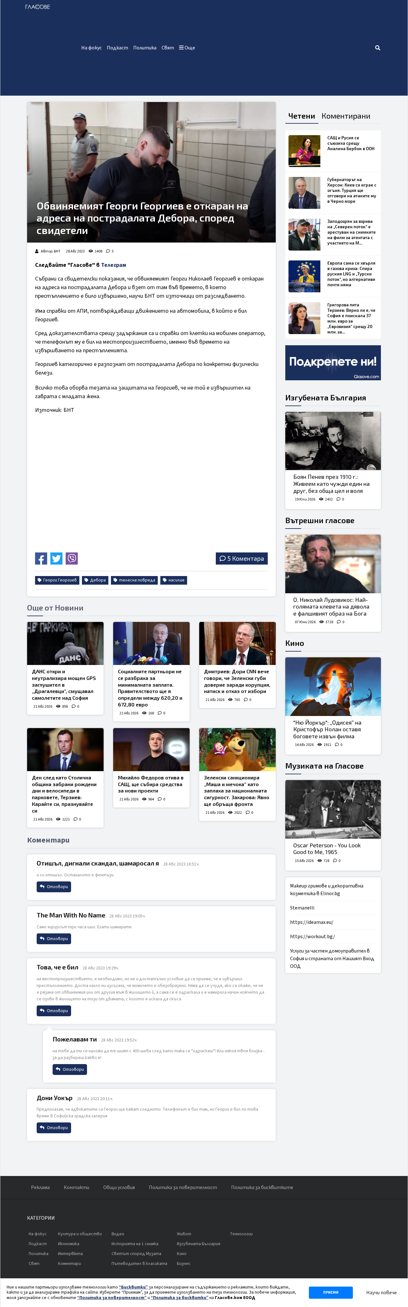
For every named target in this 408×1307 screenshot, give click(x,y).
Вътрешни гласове (319, 520)
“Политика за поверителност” (112, 1298)
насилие (176, 580)
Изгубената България (325, 397)
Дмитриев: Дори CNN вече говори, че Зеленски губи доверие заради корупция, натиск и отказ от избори (237, 681)
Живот (184, 1234)
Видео (118, 1234)
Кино (294, 642)
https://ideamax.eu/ (311, 922)
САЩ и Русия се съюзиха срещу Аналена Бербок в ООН (351, 143)
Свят (168, 47)
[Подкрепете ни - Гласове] (333, 362)
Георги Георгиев (59, 580)
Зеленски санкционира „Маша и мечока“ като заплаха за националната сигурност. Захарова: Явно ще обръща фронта (236, 790)
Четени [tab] (301, 115)
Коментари (69, 1263)
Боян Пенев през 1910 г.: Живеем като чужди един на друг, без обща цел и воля (331, 483)
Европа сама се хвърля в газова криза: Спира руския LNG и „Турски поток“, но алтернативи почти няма (351, 273)
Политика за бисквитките (262, 1187)
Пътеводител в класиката (139, 1263)
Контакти (76, 1187)
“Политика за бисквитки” (179, 1298)
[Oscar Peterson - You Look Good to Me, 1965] (333, 809)
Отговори (57, 887)
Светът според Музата (136, 1254)
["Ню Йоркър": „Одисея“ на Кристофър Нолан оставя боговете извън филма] (333, 686)
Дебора (97, 580)
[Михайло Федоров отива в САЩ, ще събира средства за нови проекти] (151, 749)
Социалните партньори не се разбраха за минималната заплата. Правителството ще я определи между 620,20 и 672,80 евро (150, 687)
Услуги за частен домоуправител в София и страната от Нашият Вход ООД (332, 958)
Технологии (241, 1234)
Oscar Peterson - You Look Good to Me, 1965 (327, 849)
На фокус (91, 47)
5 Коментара (245, 558)
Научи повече (381, 1292)
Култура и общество (80, 1234)
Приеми (331, 1292)
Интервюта (70, 1254)
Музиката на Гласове (324, 765)
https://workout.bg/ (312, 936)
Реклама (40, 1187)
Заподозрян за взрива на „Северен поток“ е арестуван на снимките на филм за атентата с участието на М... (351, 232)
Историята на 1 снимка (135, 1244)
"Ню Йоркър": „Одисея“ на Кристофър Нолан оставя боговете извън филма (327, 729)
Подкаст (117, 47)
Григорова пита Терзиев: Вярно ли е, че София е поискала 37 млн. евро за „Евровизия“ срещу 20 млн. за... (351, 318)
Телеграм (113, 265)
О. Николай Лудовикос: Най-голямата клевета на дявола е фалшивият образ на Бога (331, 606)
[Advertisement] (286, 47)
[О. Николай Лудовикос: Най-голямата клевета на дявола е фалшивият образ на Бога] (333, 564)
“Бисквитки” (133, 1287)
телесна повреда (136, 580)
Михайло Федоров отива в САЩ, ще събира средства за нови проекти (151, 784)
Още (189, 47)
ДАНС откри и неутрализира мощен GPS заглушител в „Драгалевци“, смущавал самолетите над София (64, 684)
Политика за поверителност (183, 1187)
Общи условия (119, 1187)
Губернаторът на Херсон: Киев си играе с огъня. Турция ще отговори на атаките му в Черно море (351, 190)
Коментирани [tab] (346, 115)
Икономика (68, 1244)
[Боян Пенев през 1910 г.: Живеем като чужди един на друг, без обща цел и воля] (333, 441)
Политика (145, 47)
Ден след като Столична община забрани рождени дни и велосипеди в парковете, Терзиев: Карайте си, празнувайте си (64, 794)
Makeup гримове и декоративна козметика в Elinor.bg (326, 889)
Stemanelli (302, 907)
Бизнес (184, 1263)
